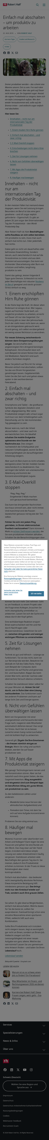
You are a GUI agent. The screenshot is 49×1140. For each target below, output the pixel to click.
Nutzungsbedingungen (13, 579)
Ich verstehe (36, 594)
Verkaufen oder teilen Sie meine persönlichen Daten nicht (13, 592)
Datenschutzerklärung (28, 583)
